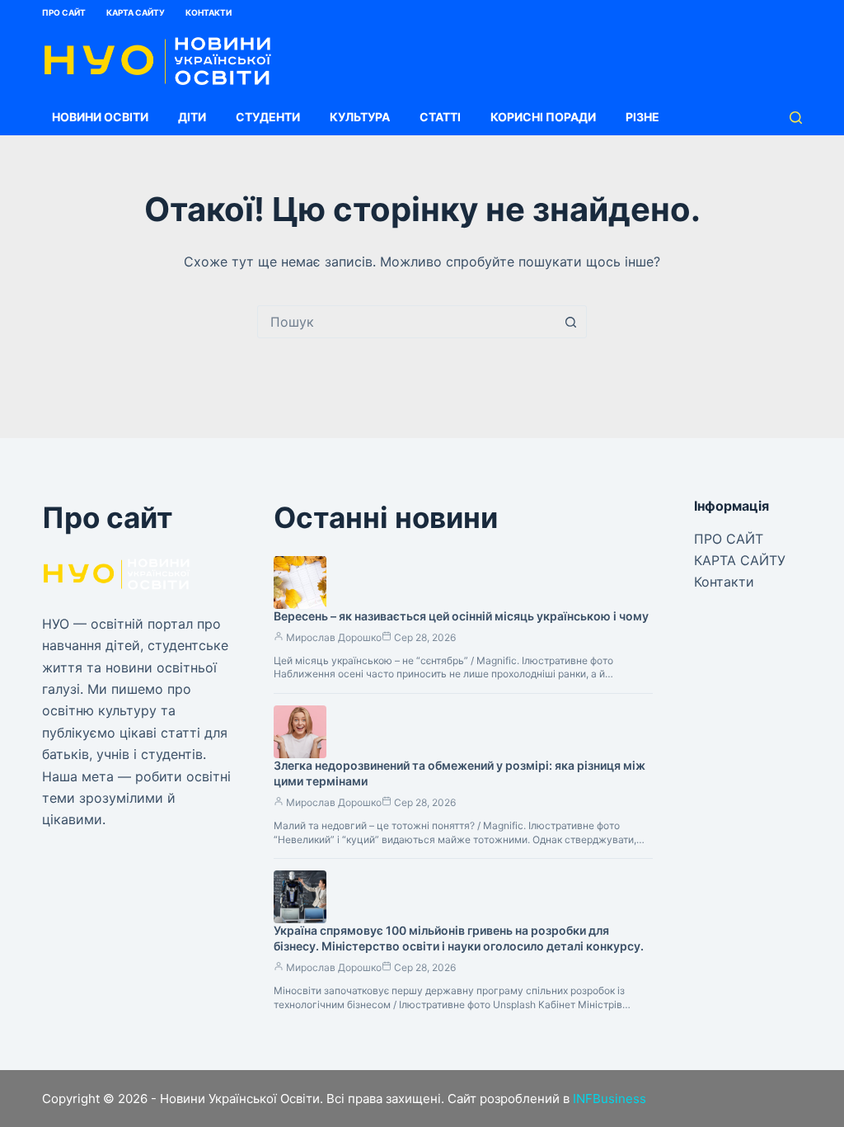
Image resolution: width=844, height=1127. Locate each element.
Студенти (268, 117)
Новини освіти (100, 117)
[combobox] (406, 321)
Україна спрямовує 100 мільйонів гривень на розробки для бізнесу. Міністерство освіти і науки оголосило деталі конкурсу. (459, 938)
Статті (440, 117)
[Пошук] (796, 117)
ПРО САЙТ (64, 12)
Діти (192, 117)
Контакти (208, 12)
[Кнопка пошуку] (570, 321)
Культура (360, 117)
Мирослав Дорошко (334, 637)
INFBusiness (609, 1098)
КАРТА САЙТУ (135, 12)
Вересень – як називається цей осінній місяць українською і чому (461, 616)
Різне (642, 117)
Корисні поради (543, 117)
